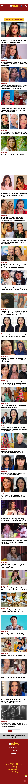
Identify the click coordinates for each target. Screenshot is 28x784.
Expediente (13, 753)
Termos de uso (14, 760)
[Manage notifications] (25, 781)
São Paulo (22, 9)
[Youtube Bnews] (17, 772)
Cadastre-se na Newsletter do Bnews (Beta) (14, 736)
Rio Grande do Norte (11, 9)
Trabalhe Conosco (13, 747)
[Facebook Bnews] (11, 772)
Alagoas (17, 9)
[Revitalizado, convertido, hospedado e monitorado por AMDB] (26, 775)
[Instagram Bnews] (15, 772)
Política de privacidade (14, 757)
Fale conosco (13, 750)
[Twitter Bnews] (13, 772)
